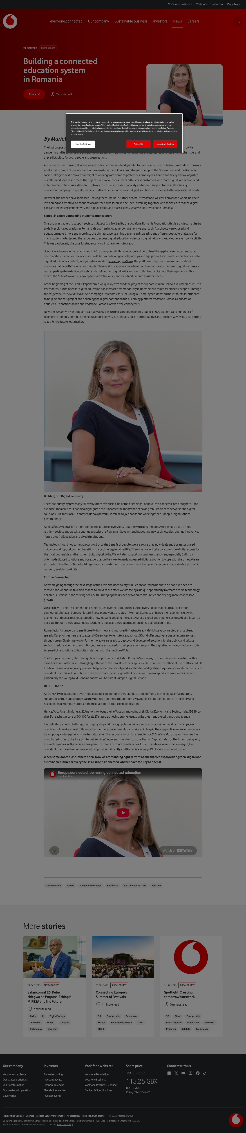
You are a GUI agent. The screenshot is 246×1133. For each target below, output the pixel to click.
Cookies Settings (83, 144)
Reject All (138, 144)
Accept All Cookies (165, 144)
